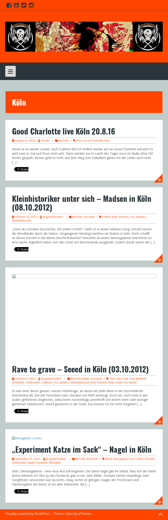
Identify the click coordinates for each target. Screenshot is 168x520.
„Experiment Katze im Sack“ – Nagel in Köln (81, 449)
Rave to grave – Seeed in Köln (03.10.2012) (80, 369)
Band (108, 459)
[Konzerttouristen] (84, 36)
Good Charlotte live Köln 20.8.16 (63, 131)
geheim (64, 382)
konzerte (89, 217)
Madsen (141, 217)
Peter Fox (122, 382)
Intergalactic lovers (125, 459)
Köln (107, 140)
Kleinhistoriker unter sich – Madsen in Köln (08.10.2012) (81, 202)
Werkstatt (55, 462)
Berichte (63, 140)
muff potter (19, 462)
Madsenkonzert (21, 220)
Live (132, 217)
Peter (111, 382)
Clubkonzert (32, 382)
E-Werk (106, 217)
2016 (79, 140)
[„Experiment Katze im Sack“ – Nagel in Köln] (27, 438)
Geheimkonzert (79, 382)
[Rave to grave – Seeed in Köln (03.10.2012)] (84, 317)
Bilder (86, 378)
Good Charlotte (93, 140)
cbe (118, 378)
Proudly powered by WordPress (27, 513)
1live (112, 378)
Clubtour (47, 382)
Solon (69, 513)
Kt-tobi (45, 140)
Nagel (31, 462)
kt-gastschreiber (53, 217)
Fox (56, 382)
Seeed (132, 382)
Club (125, 378)
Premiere (41, 462)
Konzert (123, 217)
